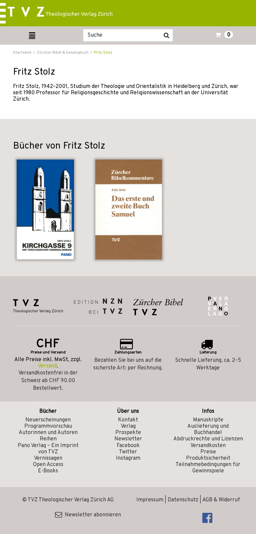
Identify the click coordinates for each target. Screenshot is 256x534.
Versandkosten (208, 445)
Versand (47, 366)
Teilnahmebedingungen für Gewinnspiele (208, 467)
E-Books (48, 471)
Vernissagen (48, 458)
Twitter (128, 452)
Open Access (48, 464)
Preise (208, 452)
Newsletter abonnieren (91, 515)
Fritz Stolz (103, 52)
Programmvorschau (48, 426)
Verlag (128, 426)
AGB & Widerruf (221, 500)
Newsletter (128, 439)
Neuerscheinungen (48, 420)
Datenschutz (183, 500)
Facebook (128, 445)
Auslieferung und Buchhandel (208, 429)
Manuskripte (208, 420)
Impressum (149, 500)
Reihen (48, 439)
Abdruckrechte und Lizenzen (208, 439)
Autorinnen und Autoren (48, 432)
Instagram (128, 458)
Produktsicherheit (208, 458)
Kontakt (128, 420)
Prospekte (128, 432)
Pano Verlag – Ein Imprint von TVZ (48, 448)
